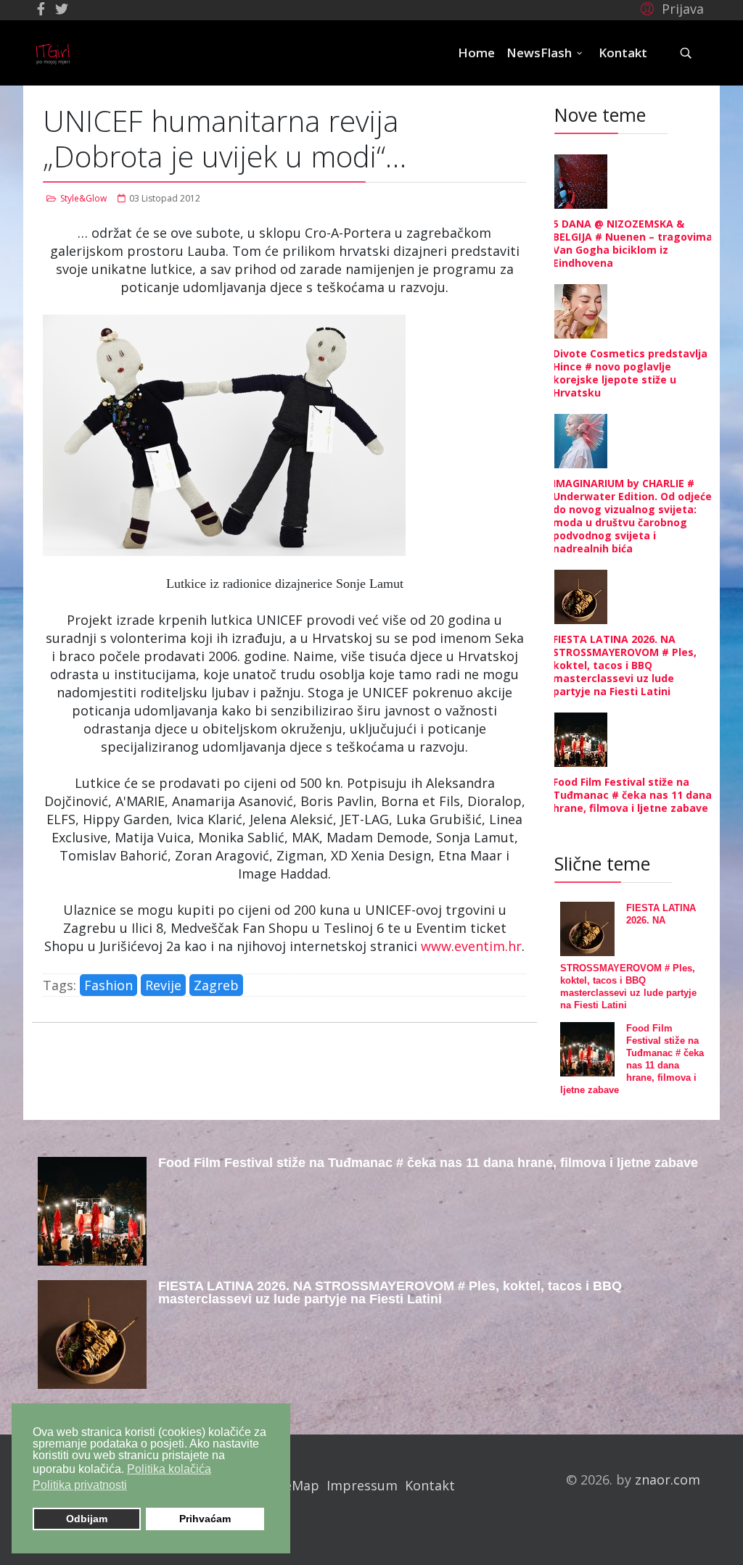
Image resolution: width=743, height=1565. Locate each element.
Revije (163, 985)
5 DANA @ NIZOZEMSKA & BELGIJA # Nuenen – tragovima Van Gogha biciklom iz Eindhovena (633, 243)
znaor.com (667, 1479)
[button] (670, 8)
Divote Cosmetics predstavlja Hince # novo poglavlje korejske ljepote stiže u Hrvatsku (630, 372)
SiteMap (293, 1485)
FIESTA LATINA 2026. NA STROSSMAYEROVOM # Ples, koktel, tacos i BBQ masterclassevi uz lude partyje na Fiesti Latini (625, 665)
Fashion (108, 985)
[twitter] (61, 8)
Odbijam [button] (86, 1518)
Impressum (362, 1485)
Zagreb (216, 985)
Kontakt (623, 52)
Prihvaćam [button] (205, 1518)
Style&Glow (83, 198)
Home (476, 52)
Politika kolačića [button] (169, 1469)
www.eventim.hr (471, 946)
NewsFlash (539, 52)
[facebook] (41, 8)
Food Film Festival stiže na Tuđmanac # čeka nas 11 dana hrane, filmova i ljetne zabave (632, 795)
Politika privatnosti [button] (80, 1485)
